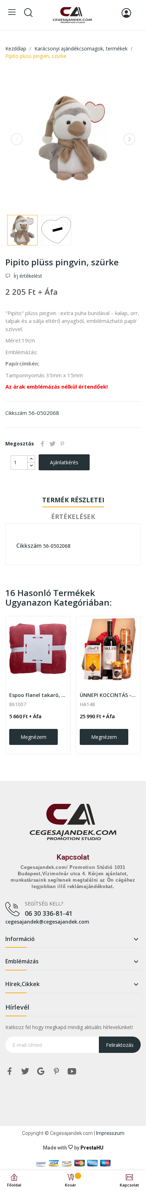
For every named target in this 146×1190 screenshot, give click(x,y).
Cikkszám (16, 413)
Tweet (52, 443)
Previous (17, 139)
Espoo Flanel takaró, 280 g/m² (38, 695)
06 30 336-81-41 (48, 913)
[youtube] (72, 1071)
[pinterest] (56, 1071)
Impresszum (110, 1133)
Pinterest (62, 443)
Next (129, 139)
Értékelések (73, 516)
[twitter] (25, 1071)
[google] (40, 1071)
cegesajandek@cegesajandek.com (47, 921)
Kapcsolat (73, 857)
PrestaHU (91, 1148)
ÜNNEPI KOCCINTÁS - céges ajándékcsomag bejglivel (108, 695)
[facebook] (9, 1071)
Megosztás (42, 443)
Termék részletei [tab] (73, 500)
